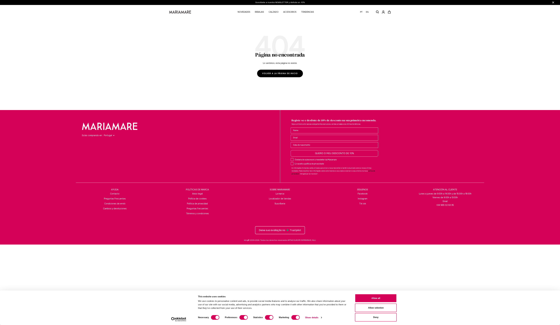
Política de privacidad (197, 203)
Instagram (362, 198)
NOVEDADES (244, 12)
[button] (366, 12)
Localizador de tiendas (280, 198)
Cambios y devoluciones (115, 208)
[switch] (243, 317)
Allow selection (376, 307)
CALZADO (274, 12)
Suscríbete (280, 203)
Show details (311, 317)
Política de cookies (197, 198)
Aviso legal (197, 193)
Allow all (375, 298)
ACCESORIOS (289, 12)
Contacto (114, 193)
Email (445, 201)
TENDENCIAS (307, 12)
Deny (375, 317)
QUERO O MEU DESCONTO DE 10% (334, 153)
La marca (280, 193)
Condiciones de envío (114, 203)
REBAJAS (259, 12)
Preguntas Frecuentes (115, 198)
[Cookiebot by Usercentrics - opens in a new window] (178, 319)
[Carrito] (389, 11)
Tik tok (362, 203)
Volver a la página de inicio (280, 73)
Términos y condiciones (197, 213)
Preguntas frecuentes (197, 208)
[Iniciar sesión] (383, 11)
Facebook (363, 193)
